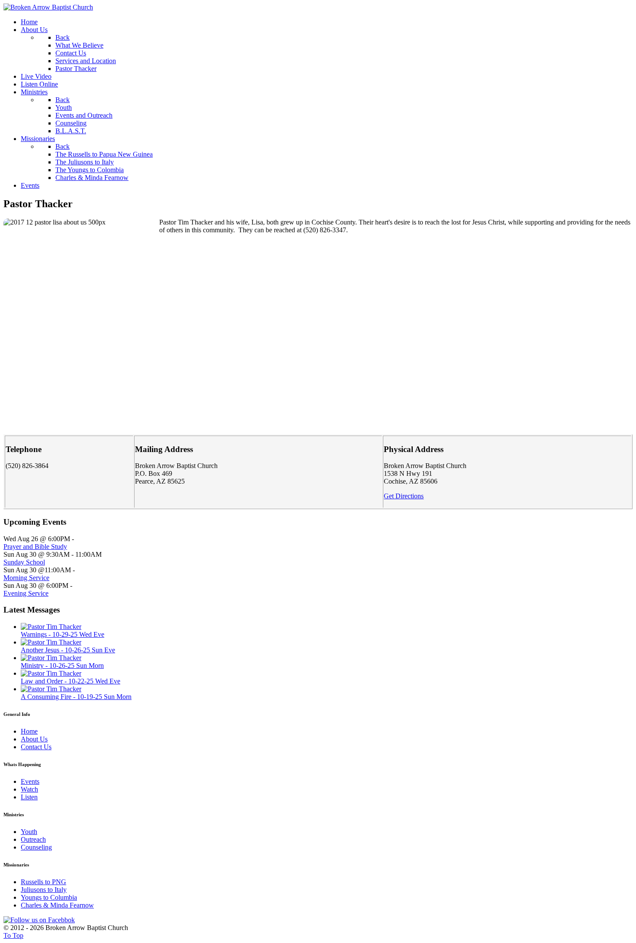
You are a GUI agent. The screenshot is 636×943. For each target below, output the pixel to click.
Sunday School (24, 562)
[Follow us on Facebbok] (39, 920)
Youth (29, 831)
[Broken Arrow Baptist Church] (48, 7)
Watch (29, 789)
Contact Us (36, 747)
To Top (13, 935)
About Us (34, 739)
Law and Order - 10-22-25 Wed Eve (70, 681)
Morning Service (26, 577)
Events (30, 781)
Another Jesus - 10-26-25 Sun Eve (68, 650)
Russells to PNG (43, 881)
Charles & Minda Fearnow (57, 905)
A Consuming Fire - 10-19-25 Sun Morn (76, 696)
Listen (29, 797)
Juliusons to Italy (44, 889)
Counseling (36, 847)
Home (29, 731)
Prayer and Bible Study (35, 546)
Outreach (33, 839)
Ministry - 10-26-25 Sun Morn (62, 665)
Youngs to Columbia (49, 897)
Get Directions (404, 496)
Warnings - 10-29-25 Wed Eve (62, 634)
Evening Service (25, 593)
